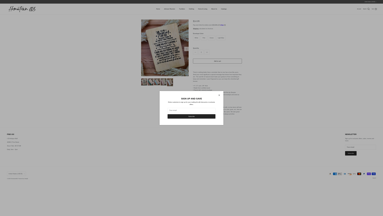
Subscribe (191, 116)
